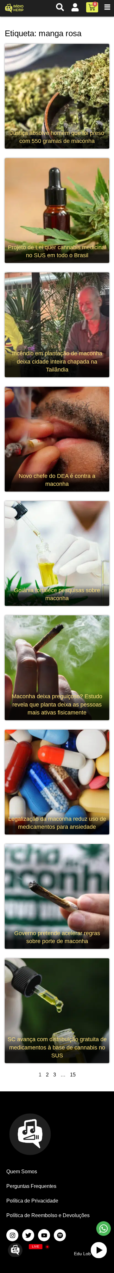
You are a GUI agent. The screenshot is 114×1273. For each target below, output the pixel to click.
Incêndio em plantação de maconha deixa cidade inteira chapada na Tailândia (57, 361)
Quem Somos (21, 1171)
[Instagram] (12, 1235)
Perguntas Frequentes (31, 1186)
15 (73, 1074)
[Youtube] (44, 1235)
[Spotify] (60, 1235)
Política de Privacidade (32, 1200)
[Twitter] (28, 1235)
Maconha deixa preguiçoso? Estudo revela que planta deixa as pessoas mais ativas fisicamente (57, 704)
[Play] (99, 1250)
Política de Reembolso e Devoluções (48, 1215)
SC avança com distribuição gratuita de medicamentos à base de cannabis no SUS (57, 1047)
